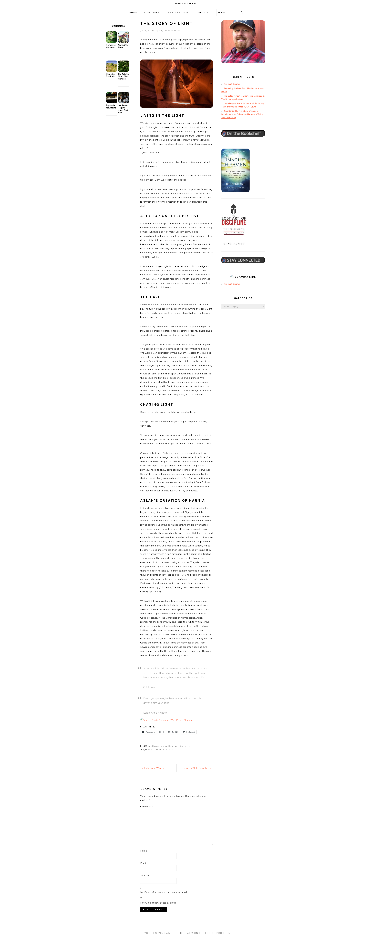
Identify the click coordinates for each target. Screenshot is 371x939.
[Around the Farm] (123, 42)
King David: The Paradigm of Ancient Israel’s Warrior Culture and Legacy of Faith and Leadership (242, 114)
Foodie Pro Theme (218, 932)
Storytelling (185, 746)
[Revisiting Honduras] (111, 42)
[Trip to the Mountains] (111, 102)
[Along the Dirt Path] (111, 71)
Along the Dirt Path (110, 75)
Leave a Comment (172, 30)
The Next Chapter (232, 84)
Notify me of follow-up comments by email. (163, 892)
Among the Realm (185, 3)
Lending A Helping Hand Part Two (123, 109)
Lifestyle (157, 749)
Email (144, 863)
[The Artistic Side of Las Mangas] (123, 71)
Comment (146, 806)
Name (144, 850)
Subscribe (247, 276)
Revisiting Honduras (111, 46)
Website (145, 875)
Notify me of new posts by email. (158, 902)
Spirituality (173, 746)
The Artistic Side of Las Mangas (123, 76)
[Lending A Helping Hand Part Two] (123, 102)
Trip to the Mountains (111, 106)
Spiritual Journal (160, 746)
